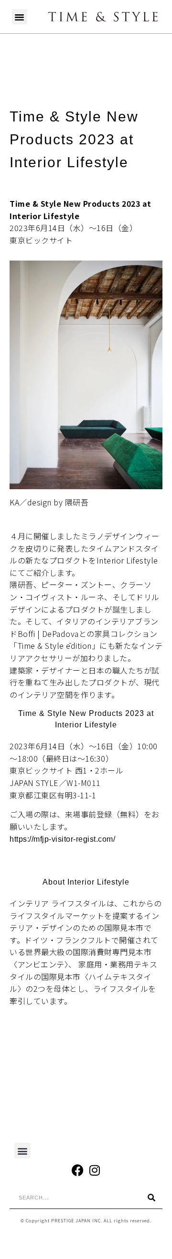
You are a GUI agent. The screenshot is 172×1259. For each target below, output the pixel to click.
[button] (19, 16)
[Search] (151, 1197)
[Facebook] (77, 1170)
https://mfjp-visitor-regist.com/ (62, 839)
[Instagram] (94, 1170)
